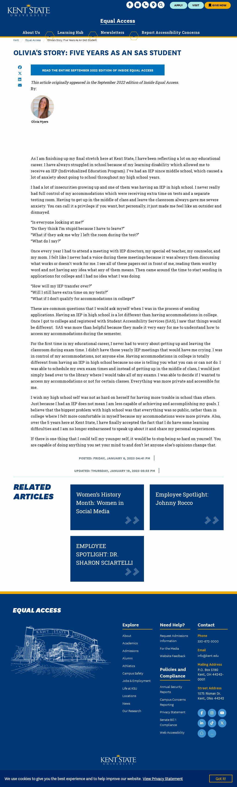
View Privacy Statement (163, 778)
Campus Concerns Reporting (173, 702)
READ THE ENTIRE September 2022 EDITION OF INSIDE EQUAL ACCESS (97, 70)
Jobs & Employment (136, 680)
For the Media (169, 648)
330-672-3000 (208, 641)
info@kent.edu (208, 655)
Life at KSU (129, 688)
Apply (178, 5)
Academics (130, 642)
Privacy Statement (172, 711)
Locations (129, 695)
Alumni (127, 658)
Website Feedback (172, 655)
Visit (195, 5)
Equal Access (117, 20)
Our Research (131, 710)
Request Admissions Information (174, 638)
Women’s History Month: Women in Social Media (100, 503)
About (126, 635)
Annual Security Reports (171, 689)
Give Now (219, 5)
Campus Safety (132, 673)
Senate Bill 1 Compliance (168, 722)
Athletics (128, 665)
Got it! (221, 778)
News (126, 703)
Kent (16, 40)
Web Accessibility (172, 732)
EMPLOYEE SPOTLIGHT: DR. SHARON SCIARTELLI (104, 554)
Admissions (130, 650)
